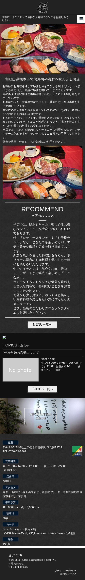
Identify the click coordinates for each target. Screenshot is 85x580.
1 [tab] (73, 69)
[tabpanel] (42, 49)
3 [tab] (79, 69)
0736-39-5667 (21, 567)
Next (2, 49)
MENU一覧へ (42, 324)
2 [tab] (76, 69)
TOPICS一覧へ (42, 389)
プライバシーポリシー (65, 570)
